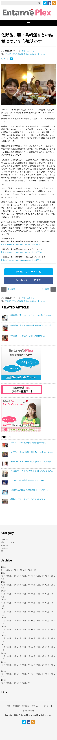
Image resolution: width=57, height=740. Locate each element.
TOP (8, 706)
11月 (9, 576)
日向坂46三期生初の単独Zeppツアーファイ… (29, 489)
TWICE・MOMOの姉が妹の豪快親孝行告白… (29, 442)
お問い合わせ (28, 710)
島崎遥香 (21, 54)
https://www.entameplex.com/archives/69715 (21, 260)
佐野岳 (14, 54)
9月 (19, 576)
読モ (3, 551)
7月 (7, 570)
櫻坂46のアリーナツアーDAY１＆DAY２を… (28, 499)
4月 (21, 570)
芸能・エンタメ (28, 51)
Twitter (45, 3)
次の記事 (48, 289)
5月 (16, 570)
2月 (30, 570)
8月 (2, 570)
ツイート (5, 59)
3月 (26, 570)
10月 (15, 576)
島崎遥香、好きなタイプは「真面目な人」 (28, 335)
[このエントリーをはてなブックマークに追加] (11, 59)
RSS (54, 3)
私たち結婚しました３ (35, 54)
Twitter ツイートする (28, 271)
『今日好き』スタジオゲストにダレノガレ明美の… (31, 471)
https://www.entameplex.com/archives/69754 (21, 244)
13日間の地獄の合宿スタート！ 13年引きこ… (29, 480)
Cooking (4, 545)
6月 (12, 570)
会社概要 (16, 706)
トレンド (5, 539)
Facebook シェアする (28, 280)
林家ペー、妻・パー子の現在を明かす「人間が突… (31, 461)
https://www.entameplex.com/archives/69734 (21, 252)
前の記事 (9, 289)
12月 (3, 576)
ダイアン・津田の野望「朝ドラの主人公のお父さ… (31, 452)
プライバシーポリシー (41, 706)
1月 (35, 570)
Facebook (49, 3)
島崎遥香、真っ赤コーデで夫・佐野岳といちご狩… (31, 325)
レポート (5, 548)
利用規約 (26, 706)
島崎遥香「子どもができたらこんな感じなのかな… (31, 315)
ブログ (8, 54)
